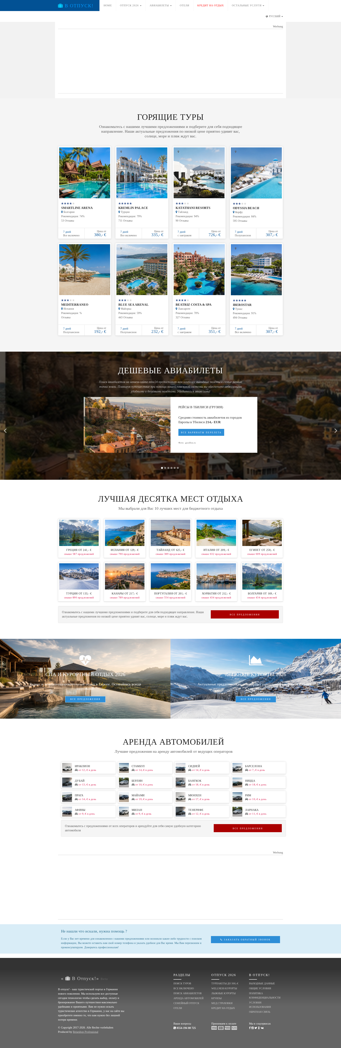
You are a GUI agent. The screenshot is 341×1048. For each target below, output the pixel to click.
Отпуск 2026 (130, 5)
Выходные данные (262, 983)
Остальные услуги (247, 5)
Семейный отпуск (186, 1003)
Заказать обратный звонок (247, 939)
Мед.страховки (221, 1003)
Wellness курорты (224, 988)
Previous (5, 428)
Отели (184, 5)
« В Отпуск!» (84, 978)
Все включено (183, 988)
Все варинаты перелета (201, 432)
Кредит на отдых (223, 1008)
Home (108, 5)
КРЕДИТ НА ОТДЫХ (210, 5)
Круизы (216, 998)
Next (336, 428)
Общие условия (260, 988)
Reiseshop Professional (85, 1031)
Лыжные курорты (223, 993)
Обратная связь (259, 1011)
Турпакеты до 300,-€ (224, 983)
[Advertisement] (170, 61)
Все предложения (245, 614)
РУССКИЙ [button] (274, 16)
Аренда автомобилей (188, 998)
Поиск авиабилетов (187, 993)
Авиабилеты (160, 5)
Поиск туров (182, 983)
